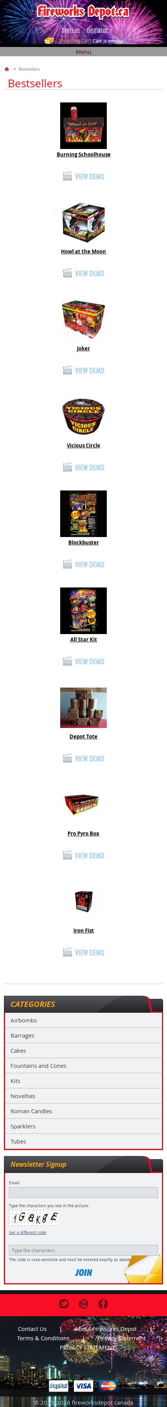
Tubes (18, 1141)
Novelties (22, 1096)
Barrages (22, 1035)
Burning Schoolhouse (84, 154)
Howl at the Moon (83, 251)
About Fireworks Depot (106, 1328)
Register (97, 29)
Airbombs (23, 1020)
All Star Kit (83, 639)
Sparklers (22, 1126)
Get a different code (27, 1232)
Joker (83, 348)
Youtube (84, 1304)
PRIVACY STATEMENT (87, 1347)
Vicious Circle (83, 445)
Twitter (64, 1304)
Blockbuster (83, 542)
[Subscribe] (83, 1272)
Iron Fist (83, 930)
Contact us (32, 1328)
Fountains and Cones (38, 1065)
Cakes (18, 1050)
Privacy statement (121, 1338)
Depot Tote (83, 736)
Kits (15, 1081)
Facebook (103, 1304)
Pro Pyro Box (83, 833)
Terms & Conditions (43, 1338)
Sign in (71, 29)
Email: (15, 1182)
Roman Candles (31, 1111)
